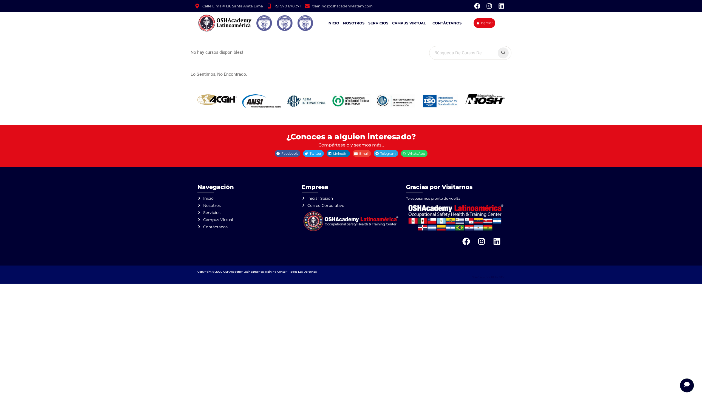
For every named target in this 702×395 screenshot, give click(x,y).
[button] (287, 153)
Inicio (333, 23)
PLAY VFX (498, 277)
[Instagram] (489, 6)
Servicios (378, 23)
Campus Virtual (409, 23)
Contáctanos (447, 23)
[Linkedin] (501, 6)
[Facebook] (477, 6)
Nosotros (353, 23)
